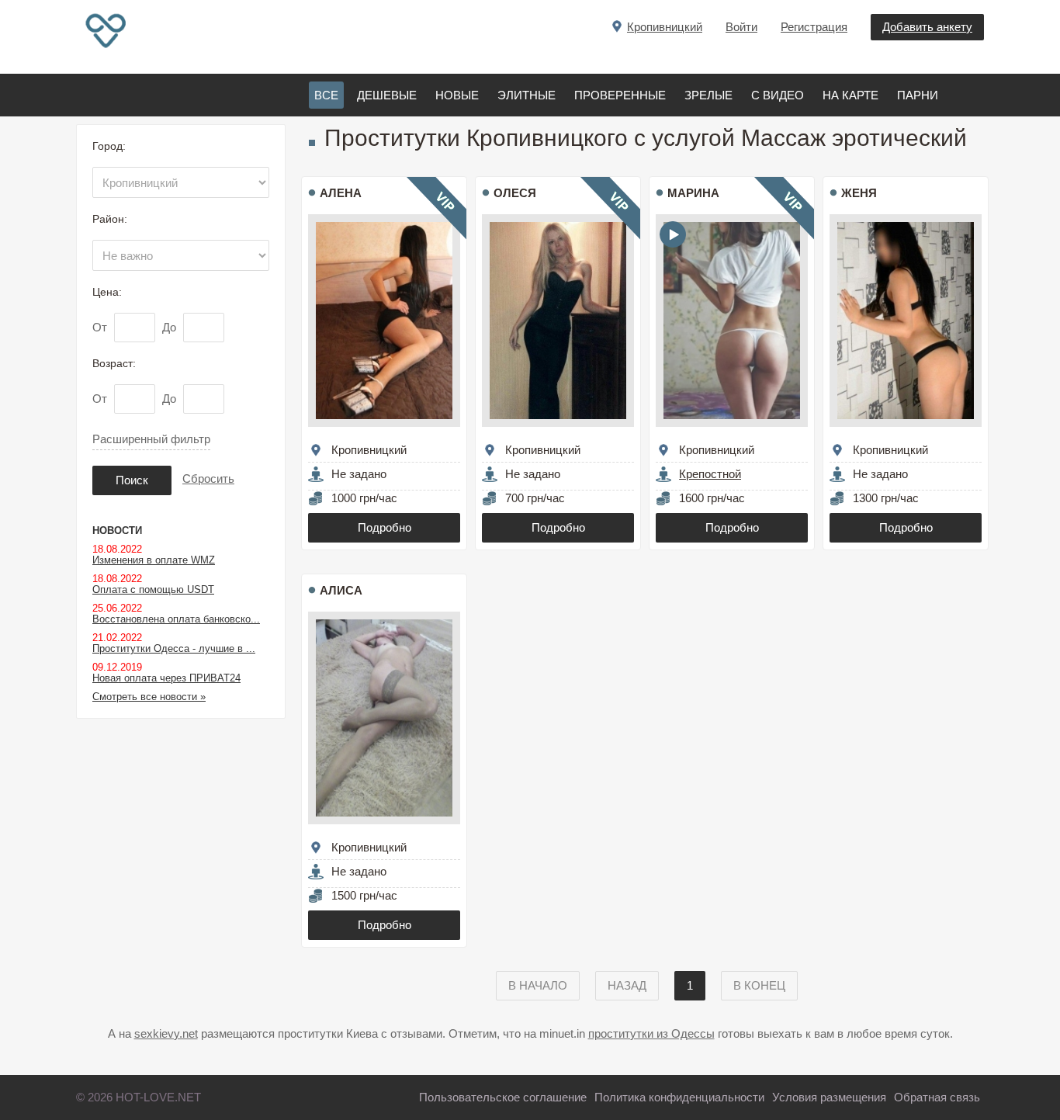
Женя (859, 192)
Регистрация (814, 26)
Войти (741, 26)
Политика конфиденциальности (679, 1097)
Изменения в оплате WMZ (153, 560)
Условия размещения (829, 1097)
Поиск (132, 480)
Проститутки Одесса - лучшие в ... (173, 648)
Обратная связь (937, 1097)
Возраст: (114, 363)
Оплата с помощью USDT (153, 589)
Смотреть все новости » (149, 696)
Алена (341, 192)
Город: (109, 145)
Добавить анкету (927, 26)
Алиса (341, 590)
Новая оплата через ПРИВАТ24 (166, 678)
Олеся (515, 192)
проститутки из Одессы (651, 1033)
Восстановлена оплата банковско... (176, 619)
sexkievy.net (166, 1033)
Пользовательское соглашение (503, 1097)
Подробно (384, 527)
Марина (693, 192)
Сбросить (208, 478)
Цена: (107, 291)
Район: (109, 218)
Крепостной (710, 473)
